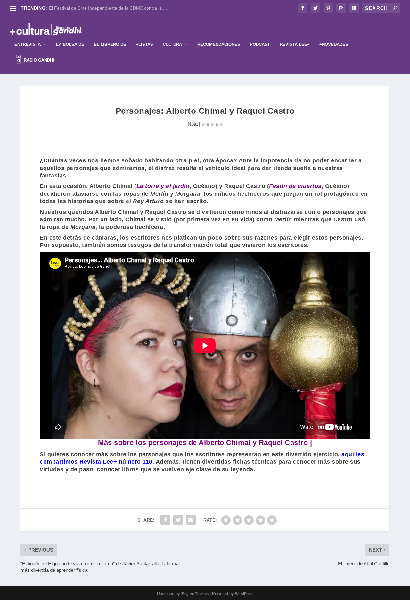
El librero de (110, 44)
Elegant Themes (195, 594)
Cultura (172, 44)
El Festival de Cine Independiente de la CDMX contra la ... (108, 8)
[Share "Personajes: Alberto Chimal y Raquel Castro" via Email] (190, 520)
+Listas (144, 44)
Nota (193, 124)
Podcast (260, 44)
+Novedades (333, 44)
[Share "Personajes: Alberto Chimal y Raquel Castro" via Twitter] (178, 520)
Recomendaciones (218, 44)
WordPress (244, 594)
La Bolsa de (70, 44)
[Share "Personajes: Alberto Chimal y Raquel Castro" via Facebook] (165, 520)
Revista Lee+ (295, 44)
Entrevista (27, 44)
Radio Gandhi (38, 60)
